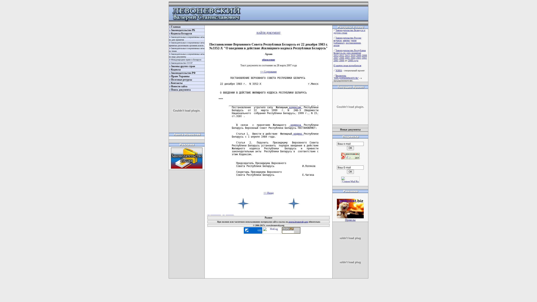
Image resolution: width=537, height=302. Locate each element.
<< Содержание (268, 71)
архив (336, 45)
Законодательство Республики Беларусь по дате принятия (350, 51)
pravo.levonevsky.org (298, 222)
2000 (341, 60)
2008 (364, 55)
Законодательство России (348, 37)
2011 (347, 55)
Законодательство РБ (183, 30)
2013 (336, 55)
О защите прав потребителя (347, 65)
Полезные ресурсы (181, 79)
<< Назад (269, 192)
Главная (176, 26)
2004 (353, 58)
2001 (336, 60)
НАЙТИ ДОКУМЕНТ (268, 32)
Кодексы (176, 69)
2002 (364, 58)
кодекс (298, 133)
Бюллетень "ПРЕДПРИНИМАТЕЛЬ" (346, 76)
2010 (353, 55)
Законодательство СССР (182, 63)
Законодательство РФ (183, 73)
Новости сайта (179, 86)
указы (353, 40)
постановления (353, 43)
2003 (358, 58)
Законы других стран (183, 66)
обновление (268, 59)
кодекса (295, 125)
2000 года (353, 60)
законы (346, 40)
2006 (341, 58)
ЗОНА (339, 70)
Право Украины (180, 76)
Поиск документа (181, 89)
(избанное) (339, 43)
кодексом (295, 107)
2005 (347, 58)
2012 (341, 55)
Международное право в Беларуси (186, 60)
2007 (336, 58)
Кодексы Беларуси (181, 33)
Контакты (176, 83)
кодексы (337, 40)
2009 (358, 55)
